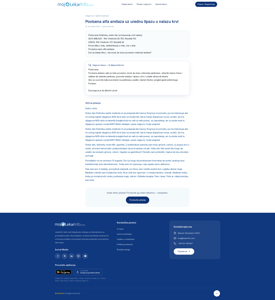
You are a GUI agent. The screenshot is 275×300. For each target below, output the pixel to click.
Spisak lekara (161, 4)
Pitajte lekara (127, 4)
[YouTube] (85, 256)
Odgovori (89, 16)
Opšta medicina (102, 16)
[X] (64, 256)
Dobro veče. (91, 108)
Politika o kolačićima (125, 239)
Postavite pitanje (137, 200)
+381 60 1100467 (185, 243)
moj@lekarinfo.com (186, 238)
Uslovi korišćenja (124, 234)
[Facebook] (57, 256)
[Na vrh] (217, 293)
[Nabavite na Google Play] (63, 272)
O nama (120, 229)
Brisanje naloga (123, 249)
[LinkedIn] (71, 256)
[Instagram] (78, 256)
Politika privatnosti (125, 244)
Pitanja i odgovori (144, 4)
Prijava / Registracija (206, 4)
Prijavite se (182, 251)
